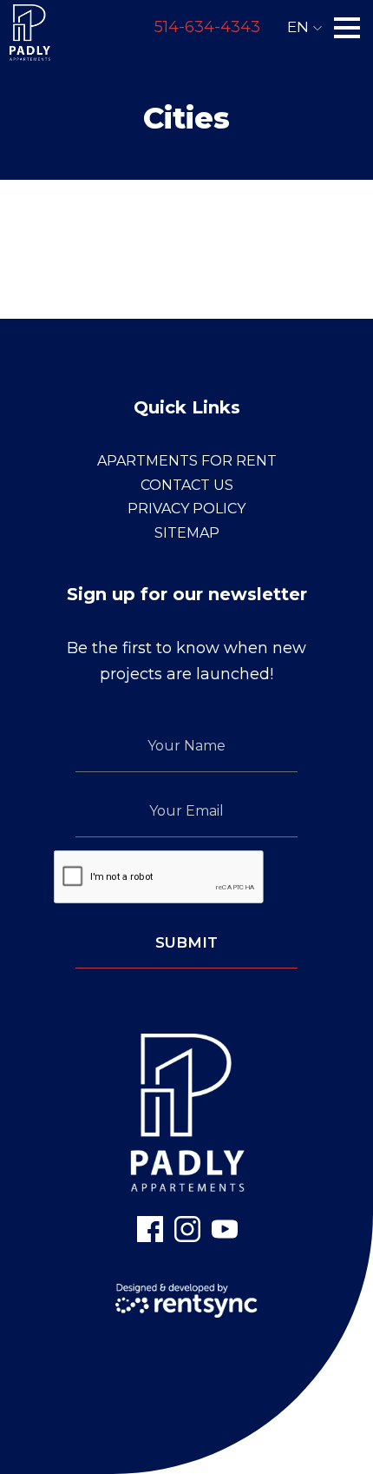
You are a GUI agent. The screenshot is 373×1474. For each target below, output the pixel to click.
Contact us (187, 485)
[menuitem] (186, 461)
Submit (186, 942)
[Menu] (347, 28)
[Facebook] (150, 1229)
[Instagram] (187, 1229)
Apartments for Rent (187, 461)
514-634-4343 (207, 26)
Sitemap (186, 533)
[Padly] (29, 28)
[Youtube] (225, 1229)
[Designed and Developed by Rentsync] (186, 1301)
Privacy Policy (186, 508)
